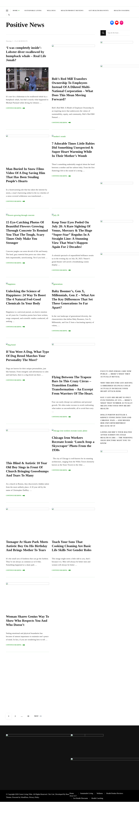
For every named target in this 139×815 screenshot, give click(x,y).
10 (29, 715)
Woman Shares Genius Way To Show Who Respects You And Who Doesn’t (27, 621)
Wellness (51, 10)
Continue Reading (14, 108)
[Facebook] (112, 22)
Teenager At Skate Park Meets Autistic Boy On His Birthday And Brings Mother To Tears (27, 546)
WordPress (24, 797)
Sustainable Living (33, 10)
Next (36, 716)
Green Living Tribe (25, 794)
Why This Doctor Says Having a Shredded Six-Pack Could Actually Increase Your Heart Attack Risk (116, 387)
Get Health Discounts (99, 10)
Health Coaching (122, 10)
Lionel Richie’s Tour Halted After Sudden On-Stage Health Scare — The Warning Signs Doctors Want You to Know (116, 437)
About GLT (73, 796)
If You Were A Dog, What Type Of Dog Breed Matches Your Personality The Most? (27, 356)
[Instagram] (121, 22)
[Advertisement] (44, 677)
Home (15, 10)
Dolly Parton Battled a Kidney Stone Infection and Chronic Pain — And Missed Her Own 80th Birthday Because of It (115, 420)
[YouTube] (116, 22)
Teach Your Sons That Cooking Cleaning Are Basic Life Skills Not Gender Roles (71, 546)
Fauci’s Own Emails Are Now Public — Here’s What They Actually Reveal (115, 374)
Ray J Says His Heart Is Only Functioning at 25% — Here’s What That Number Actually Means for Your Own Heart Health (116, 402)
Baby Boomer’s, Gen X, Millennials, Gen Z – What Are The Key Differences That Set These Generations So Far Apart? (73, 299)
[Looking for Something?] (118, 33)
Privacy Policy (34, 797)
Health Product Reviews (72, 10)
